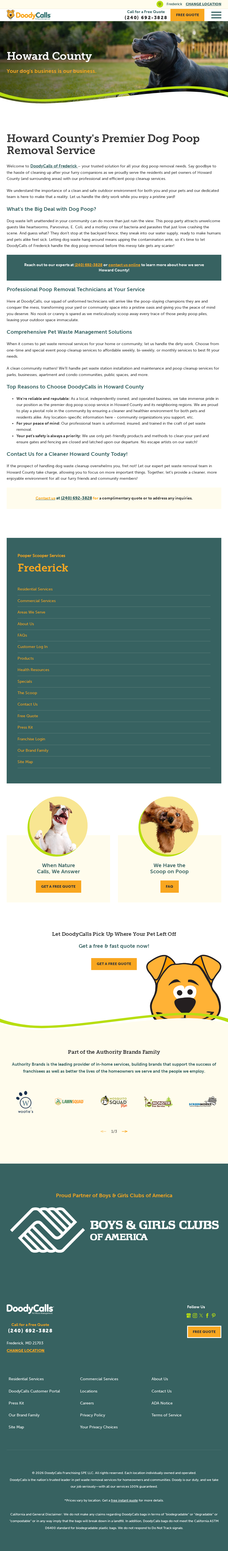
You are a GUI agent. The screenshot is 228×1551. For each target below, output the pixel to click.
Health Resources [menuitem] (33, 669)
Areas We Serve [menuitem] (31, 612)
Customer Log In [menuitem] (33, 646)
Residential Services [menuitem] (35, 589)
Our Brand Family (24, 1415)
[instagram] (195, 1315)
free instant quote (124, 1500)
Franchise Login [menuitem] (31, 739)
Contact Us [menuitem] (28, 704)
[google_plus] (188, 1315)
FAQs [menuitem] (22, 635)
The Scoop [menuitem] (27, 693)
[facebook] (207, 1315)
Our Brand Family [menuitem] (33, 750)
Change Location (203, 4)
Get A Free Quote (58, 886)
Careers (87, 1403)
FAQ (169, 886)
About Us (160, 1379)
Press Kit (16, 1403)
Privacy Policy (92, 1415)
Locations (88, 1391)
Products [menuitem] (26, 658)
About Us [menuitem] (26, 624)
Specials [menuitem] (25, 681)
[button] (216, 15)
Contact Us (162, 1391)
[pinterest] (213, 1315)
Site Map (16, 1427)
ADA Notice (162, 1403)
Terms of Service (167, 1415)
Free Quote (187, 15)
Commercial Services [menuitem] (37, 600)
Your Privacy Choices (99, 1427)
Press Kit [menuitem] (25, 727)
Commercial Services (99, 1379)
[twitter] (201, 1315)
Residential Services (26, 1379)
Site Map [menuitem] (25, 762)
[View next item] (125, 1131)
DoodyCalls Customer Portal (34, 1391)
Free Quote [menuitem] (28, 716)
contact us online (124, 265)
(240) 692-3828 (89, 265)
